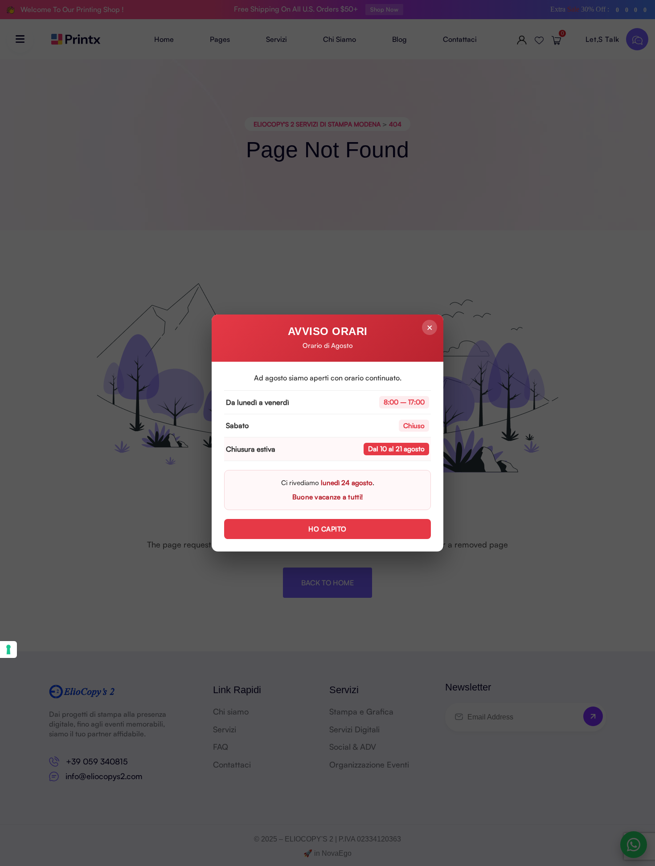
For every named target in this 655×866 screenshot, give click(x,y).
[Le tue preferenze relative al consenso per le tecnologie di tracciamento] (8, 649)
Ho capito (327, 529)
